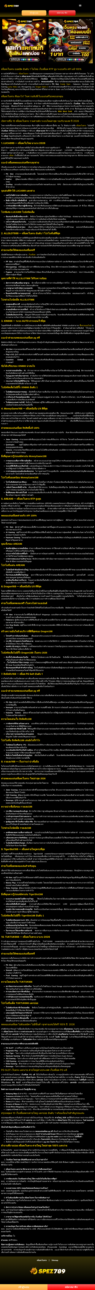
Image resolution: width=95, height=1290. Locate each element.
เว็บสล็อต (31, 255)
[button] (80, 5)
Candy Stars (65, 84)
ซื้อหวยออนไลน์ (85, 325)
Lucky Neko (12, 87)
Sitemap (55, 1260)
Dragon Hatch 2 (42, 87)
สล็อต (11, 155)
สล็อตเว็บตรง (23, 74)
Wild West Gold (65, 111)
